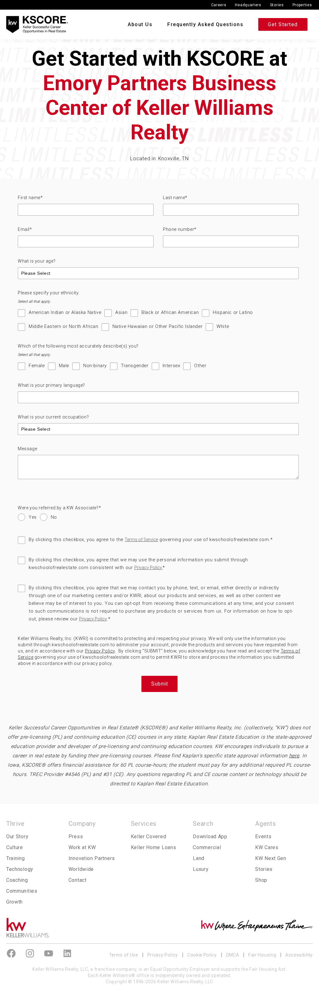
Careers (218, 5)
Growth (14, 902)
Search (203, 823)
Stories (277, 5)
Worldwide (81, 869)
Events (263, 836)
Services (144, 823)
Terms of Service (141, 539)
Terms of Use (123, 954)
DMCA (232, 954)
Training (15, 858)
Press (76, 836)
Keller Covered (148, 836)
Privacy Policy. (148, 567)
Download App (210, 836)
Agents (265, 823)
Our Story (17, 836)
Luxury (200, 869)
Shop (261, 880)
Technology (19, 869)
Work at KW (82, 847)
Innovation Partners (92, 858)
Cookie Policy (202, 954)
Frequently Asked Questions (205, 24)
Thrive (15, 823)
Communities (21, 891)
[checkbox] (158, 323)
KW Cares (267, 847)
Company (82, 823)
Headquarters (248, 5)
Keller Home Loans (153, 847)
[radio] (27, 518)
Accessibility (299, 954)
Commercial (207, 847)
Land (198, 858)
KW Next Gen (270, 858)
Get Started (283, 24)
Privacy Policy (93, 618)
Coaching (17, 880)
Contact (78, 880)
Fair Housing (262, 954)
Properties (302, 5)
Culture (14, 847)
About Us (140, 24)
